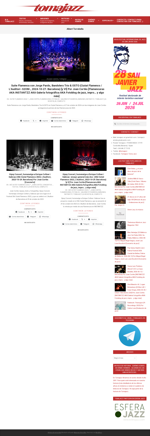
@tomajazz (123, 151)
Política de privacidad (54, 432)
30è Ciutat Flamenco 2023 (19, 185)
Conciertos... (48, 185)
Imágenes (82, 99)
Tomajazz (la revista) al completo (33, 187)
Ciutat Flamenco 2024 (18, 99)
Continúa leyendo (56, 112)
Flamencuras (45, 99)
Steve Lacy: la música (135, 210)
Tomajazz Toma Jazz (129, 154)
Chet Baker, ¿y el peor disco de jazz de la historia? (135, 171)
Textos (15, 187)
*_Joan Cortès (34, 99)
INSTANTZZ (90, 99)
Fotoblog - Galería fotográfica (64, 99)
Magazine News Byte (80, 432)
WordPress (99, 432)
